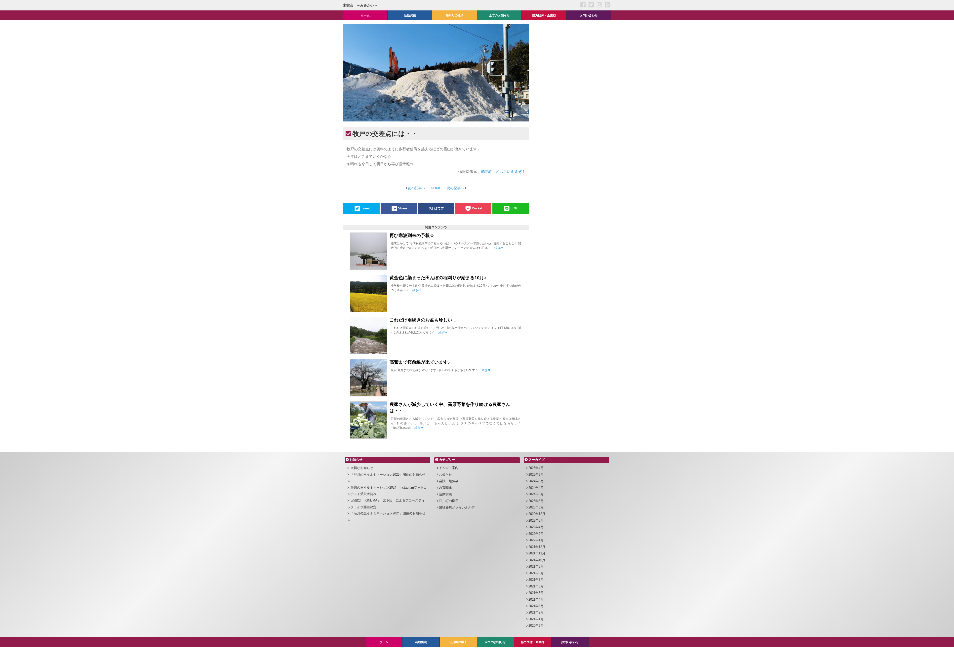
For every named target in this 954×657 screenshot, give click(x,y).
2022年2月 (536, 534)
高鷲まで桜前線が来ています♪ (420, 362)
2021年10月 (536, 560)
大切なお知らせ (362, 468)
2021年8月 (536, 573)
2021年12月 (536, 547)
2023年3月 (536, 507)
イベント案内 (448, 468)
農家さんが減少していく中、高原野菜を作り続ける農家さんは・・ (450, 407)
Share (402, 208)
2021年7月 (536, 579)
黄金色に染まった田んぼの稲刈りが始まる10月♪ (438, 277)
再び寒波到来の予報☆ (412, 235)
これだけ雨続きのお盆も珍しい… (423, 319)
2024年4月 (536, 488)
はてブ (439, 208)
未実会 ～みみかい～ (360, 5)
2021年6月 (536, 586)
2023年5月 (536, 501)
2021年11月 (536, 553)
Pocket (477, 208)
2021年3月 (536, 606)
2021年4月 (536, 599)
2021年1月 (536, 619)
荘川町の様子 (448, 501)
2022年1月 (536, 540)
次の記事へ (455, 188)
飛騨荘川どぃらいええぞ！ (503, 171)
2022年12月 (536, 514)
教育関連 (445, 488)
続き (497, 248)
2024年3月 (536, 494)
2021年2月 (536, 612)
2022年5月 (536, 520)
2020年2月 (536, 625)
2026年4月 (536, 468)
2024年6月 (536, 481)
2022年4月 (536, 527)
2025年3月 (536, 474)
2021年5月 (536, 593)
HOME (436, 188)
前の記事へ (416, 188)
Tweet (365, 208)
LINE (514, 208)
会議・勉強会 (448, 481)
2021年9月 (536, 566)
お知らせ (445, 474)
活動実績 (445, 494)
